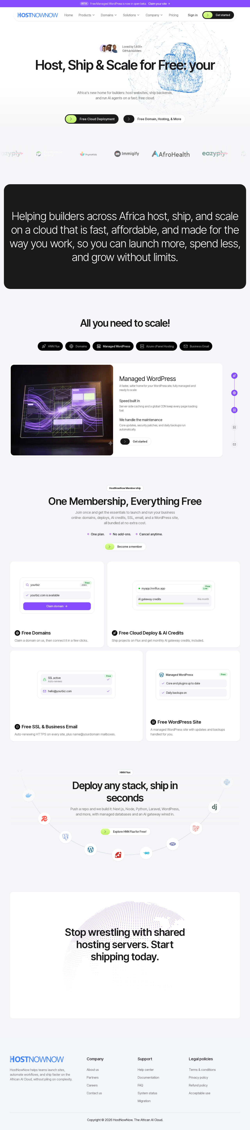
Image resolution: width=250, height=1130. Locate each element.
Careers (92, 1085)
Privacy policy (198, 1077)
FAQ (140, 1085)
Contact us (94, 1093)
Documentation (148, 1077)
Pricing (173, 15)
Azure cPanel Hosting (160, 346)
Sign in (193, 15)
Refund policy (198, 1085)
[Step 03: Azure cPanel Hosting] (234, 427)
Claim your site (157, 3)
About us (93, 1070)
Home (68, 15)
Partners (93, 1077)
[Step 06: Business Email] (234, 444)
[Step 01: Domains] (234, 393)
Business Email (199, 346)
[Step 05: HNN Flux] (234, 376)
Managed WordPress (116, 346)
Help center (146, 1070)
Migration (144, 1101)
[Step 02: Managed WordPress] (234, 410)
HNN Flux (54, 346)
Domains (81, 346)
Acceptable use (199, 1093)
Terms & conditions (202, 1070)
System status (147, 1093)
